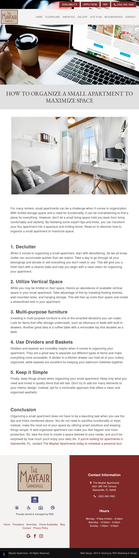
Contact (130, 16)
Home (39, 16)
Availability (69, 4)
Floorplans (52, 16)
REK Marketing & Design (124, 553)
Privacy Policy (40, 528)
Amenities (69, 16)
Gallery (82, 16)
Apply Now (90, 4)
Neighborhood (113, 16)
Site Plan (96, 16)
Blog (62, 524)
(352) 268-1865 (125, 4)
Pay (105, 4)
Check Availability (48, 524)
